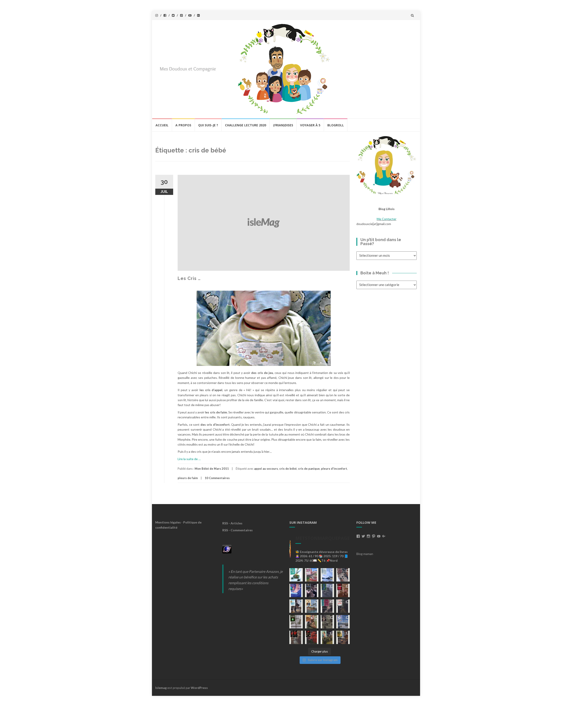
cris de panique (309, 468)
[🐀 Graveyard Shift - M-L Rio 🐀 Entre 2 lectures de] (327, 621)
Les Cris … (189, 278)
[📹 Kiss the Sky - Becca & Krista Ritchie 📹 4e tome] (296, 606)
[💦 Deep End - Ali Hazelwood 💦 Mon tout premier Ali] (296, 590)
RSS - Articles (232, 523)
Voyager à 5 (310, 125)
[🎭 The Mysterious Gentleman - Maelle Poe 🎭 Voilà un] (311, 590)
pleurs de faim (188, 478)
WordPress (199, 688)
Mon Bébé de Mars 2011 (212, 468)
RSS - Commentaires (237, 530)
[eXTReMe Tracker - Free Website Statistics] (226, 549)
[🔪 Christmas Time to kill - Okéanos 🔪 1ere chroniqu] (311, 637)
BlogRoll (335, 125)
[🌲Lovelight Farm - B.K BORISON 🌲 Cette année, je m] (327, 637)
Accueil (162, 125)
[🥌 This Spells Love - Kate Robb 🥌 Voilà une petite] (296, 575)
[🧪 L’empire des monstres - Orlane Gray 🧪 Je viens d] (296, 637)
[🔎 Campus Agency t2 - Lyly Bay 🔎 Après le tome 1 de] (311, 606)
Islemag (161, 688)
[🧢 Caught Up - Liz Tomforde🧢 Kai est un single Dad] (311, 621)
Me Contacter (386, 219)
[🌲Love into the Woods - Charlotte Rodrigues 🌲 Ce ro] (327, 575)
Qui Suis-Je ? (208, 125)
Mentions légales (168, 522)
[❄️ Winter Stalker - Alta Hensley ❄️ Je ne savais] (296, 621)
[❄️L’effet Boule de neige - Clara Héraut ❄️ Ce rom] (343, 621)
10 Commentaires (217, 478)
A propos (183, 125)
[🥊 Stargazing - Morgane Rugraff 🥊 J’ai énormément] (343, 590)
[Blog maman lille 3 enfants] (386, 165)
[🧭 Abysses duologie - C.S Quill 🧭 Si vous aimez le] (327, 606)
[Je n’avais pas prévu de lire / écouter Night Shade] (343, 575)
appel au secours (266, 468)
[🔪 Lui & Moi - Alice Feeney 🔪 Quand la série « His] (343, 606)
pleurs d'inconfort (334, 468)
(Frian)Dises (283, 125)
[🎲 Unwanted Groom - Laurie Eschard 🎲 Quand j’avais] (311, 575)
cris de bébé (288, 468)
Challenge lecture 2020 (245, 125)
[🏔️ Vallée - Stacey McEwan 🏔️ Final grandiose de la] (327, 590)
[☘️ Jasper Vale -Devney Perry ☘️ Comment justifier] (343, 637)
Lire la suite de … (189, 459)
